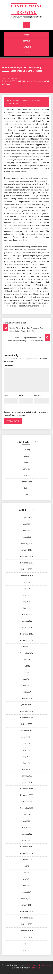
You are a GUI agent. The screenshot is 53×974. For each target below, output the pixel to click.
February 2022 (26, 834)
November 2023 (26, 717)
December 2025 (26, 556)
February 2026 (26, 543)
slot (27, 53)
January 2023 (26, 782)
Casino (26, 455)
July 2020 (26, 943)
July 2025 (26, 588)
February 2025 (26, 620)
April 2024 (26, 685)
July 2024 (26, 666)
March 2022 (26, 827)
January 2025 (26, 627)
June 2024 (26, 672)
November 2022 (26, 795)
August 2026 (26, 517)
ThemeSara (35, 967)
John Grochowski (13, 100)
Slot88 (40, 299)
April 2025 (26, 608)
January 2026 (26, 549)
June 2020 (26, 950)
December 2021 (26, 846)
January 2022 (26, 840)
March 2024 (26, 691)
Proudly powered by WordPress (39, 965)
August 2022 (26, 814)
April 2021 (26, 885)
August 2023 (26, 737)
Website (38, 395)
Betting (26, 41)
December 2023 (26, 711)
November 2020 (26, 917)
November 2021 (26, 853)
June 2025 (26, 595)
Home (26, 34)
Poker (26, 488)
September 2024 (26, 653)
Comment (8, 365)
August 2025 (26, 582)
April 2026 (26, 530)
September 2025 (26, 575)
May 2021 (26, 879)
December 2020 (26, 911)
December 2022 (26, 788)
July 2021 (26, 866)
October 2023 (26, 724)
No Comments (13, 103)
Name (7, 395)
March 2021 (26, 892)
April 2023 (26, 762)
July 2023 (26, 743)
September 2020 (26, 930)
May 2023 (26, 756)
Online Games (26, 481)
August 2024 (26, 659)
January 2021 (26, 904)
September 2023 (26, 730)
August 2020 (26, 937)
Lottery (27, 475)
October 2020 (26, 924)
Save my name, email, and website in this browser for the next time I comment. (26, 413)
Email (21, 395)
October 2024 (26, 646)
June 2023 (26, 750)
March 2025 (26, 614)
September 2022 (26, 808)
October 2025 (26, 569)
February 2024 (26, 698)
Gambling (26, 47)
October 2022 (26, 801)
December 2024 (26, 633)
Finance (26, 462)
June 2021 (26, 872)
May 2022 (26, 821)
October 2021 (26, 859)
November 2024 (26, 640)
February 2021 (26, 898)
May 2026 (26, 524)
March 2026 (26, 537)
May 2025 (26, 601)
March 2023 (26, 769)
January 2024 (26, 704)
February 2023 (26, 775)
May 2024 (26, 678)
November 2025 (26, 562)
